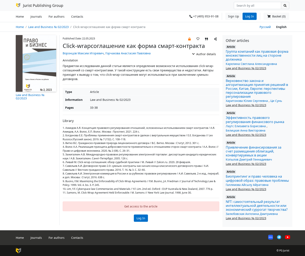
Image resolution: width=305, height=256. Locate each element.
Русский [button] (265, 27)
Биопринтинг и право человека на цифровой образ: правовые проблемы (257, 178)
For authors (57, 16)
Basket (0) (278, 16)
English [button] (281, 27)
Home (20, 16)
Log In (249, 16)
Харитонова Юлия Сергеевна (247, 101)
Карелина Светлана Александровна (251, 64)
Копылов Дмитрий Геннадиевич (249, 159)
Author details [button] (205, 54)
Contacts (77, 16)
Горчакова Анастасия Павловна (128, 53)
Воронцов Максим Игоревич (83, 53)
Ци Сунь (276, 101)
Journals (36, 16)
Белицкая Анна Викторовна (245, 130)
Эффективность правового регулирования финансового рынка (255, 119)
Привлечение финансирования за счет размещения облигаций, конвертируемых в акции (253, 151)
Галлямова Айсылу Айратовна (247, 185)
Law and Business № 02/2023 (48, 27)
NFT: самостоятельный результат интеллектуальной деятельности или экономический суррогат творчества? (257, 205)
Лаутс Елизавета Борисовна (246, 126)
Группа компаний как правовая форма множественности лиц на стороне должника (257, 55)
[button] (189, 38)
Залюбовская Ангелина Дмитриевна (252, 214)
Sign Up (233, 16)
